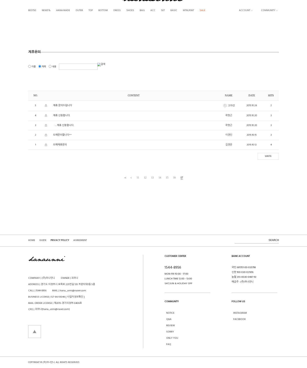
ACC (152, 10)
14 (160, 177)
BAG (142, 10)
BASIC (173, 10)
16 (174, 177)
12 (145, 177)
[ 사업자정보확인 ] (75, 297)
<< (125, 177)
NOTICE (170, 313)
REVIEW (170, 325)
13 (152, 177)
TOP (91, 10)
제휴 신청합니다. (61, 115)
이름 (33, 67)
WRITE (268, 156)
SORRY (170, 332)
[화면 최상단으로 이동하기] (34, 331)
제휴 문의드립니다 (62, 105)
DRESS (117, 10)
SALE (202, 10)
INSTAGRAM (240, 313)
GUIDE (42, 240)
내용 (54, 67)
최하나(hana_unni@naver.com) (52, 309)
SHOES (130, 10)
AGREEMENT (80, 240)
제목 (44, 67)
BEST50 (32, 10)
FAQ (168, 344)
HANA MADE (63, 10)
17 (181, 177)
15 (167, 177)
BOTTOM (103, 10)
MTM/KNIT (188, 10)
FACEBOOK (239, 319)
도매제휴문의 (60, 145)
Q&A (168, 319)
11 (138, 177)
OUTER (79, 10)
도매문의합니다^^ (62, 135)
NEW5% (46, 10)
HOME (31, 240)
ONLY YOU (172, 338)
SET (163, 10)
